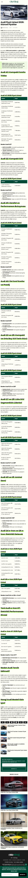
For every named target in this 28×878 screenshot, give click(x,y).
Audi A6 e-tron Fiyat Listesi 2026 (9, 792)
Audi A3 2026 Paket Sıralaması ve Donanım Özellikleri (12, 848)
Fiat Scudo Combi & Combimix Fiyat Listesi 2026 (16, 744)
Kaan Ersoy (5, 27)
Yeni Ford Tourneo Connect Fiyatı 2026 (16, 732)
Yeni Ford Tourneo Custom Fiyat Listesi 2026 (16, 726)
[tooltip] (3, 722)
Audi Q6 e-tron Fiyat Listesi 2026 (9, 810)
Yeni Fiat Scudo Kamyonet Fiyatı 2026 (16, 738)
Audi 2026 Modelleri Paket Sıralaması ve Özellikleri (11, 829)
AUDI (10, 27)
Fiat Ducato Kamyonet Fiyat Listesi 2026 (17, 751)
